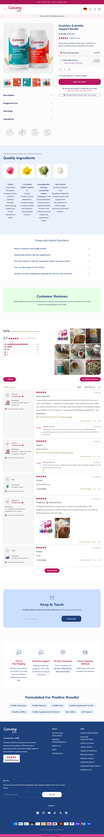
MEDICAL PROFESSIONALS (59, 740)
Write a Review (92, 379)
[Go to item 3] (27, 82)
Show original (66, 417)
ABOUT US (56, 746)
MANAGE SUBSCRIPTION (86, 738)
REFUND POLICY (87, 755)
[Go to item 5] (46, 82)
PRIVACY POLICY (87, 758)
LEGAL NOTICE (86, 747)
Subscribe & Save (72, 61)
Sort (79, 387)
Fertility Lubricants (18, 705)
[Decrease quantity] (60, 69)
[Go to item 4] (36, 82)
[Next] (72, 2)
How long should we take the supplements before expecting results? (52, 261)
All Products (87, 712)
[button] (69, 38)
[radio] (61, 52)
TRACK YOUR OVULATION (57, 734)
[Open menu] (4, 9)
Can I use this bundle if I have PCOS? (52, 267)
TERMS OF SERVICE (88, 751)
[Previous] (31, 2)
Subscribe (71, 619)
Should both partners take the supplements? (52, 255)
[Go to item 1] (7, 82)
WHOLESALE (57, 753)
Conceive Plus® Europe (55, 830)
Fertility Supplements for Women (46, 712)
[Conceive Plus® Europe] (15, 9)
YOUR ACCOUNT (87, 743)
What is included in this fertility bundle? (52, 248)
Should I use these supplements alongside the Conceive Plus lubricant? (52, 273)
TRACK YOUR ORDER (89, 733)
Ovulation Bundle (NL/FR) (19, 558)
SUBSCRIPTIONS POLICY (90, 766)
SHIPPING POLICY (87, 762)
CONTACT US (86, 770)
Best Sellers (70, 712)
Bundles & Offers (19, 712)
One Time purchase (71, 53)
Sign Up (52, 794)
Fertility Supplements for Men (82, 705)
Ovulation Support (17, 487)
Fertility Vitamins (39, 705)
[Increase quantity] (69, 69)
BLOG (54, 750)
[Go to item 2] (17, 82)
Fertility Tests (57, 705)
